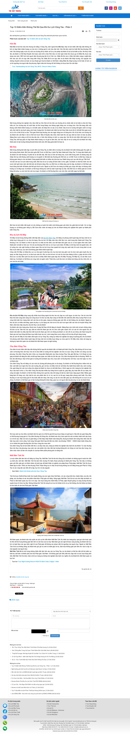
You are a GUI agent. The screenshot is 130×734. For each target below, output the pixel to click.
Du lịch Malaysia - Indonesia (55, 710)
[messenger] (5, 705)
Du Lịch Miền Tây (14, 704)
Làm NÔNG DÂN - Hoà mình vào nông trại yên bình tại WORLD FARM (31, 693)
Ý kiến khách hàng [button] (87, 15)
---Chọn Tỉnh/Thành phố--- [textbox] (106, 47)
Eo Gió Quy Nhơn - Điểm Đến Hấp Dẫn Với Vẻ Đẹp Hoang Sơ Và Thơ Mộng (33, 656)
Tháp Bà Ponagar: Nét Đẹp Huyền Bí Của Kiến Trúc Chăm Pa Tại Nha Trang (34, 653)
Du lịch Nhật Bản (52, 714)
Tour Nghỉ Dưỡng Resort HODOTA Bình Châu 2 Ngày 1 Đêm (38, 561)
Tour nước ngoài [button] (41, 15)
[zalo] (5, 717)
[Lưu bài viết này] (90, 31)
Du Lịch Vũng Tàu (14, 714)
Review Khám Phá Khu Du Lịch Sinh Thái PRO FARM (27, 681)
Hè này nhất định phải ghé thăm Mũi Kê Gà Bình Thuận (28, 675)
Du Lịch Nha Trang (14, 708)
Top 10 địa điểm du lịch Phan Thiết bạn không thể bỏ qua (28, 690)
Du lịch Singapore (52, 712)
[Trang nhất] (11, 15)
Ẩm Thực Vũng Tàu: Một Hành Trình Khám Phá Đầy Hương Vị (30, 647)
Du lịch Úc (50, 708)
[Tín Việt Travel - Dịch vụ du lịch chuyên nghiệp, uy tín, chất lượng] (15, 8)
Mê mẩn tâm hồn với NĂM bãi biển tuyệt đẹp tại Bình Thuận (29, 672)
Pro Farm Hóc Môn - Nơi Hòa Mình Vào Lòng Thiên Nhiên (28, 678)
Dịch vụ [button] (55, 15)
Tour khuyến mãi (87, 2)
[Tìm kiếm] (81, 8)
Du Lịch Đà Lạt (13, 710)
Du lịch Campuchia (53, 704)
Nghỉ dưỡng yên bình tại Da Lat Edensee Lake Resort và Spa (29, 669)
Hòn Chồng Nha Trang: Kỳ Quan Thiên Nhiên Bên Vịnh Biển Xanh (31, 650)
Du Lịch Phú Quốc (14, 706)
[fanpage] (5, 711)
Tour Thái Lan (51, 706)
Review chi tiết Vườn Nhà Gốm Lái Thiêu (23, 687)
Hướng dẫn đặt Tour (19, 2)
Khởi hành (99, 37)
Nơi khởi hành (100, 44)
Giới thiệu (40, 2)
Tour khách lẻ (63, 2)
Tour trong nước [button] (23, 15)
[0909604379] (5, 722)
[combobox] (108, 47)
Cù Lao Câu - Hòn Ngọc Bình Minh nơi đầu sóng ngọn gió (28, 684)
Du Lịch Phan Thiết (14, 712)
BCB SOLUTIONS (72, 731)
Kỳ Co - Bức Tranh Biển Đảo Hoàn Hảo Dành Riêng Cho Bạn (29, 659)
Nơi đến (98, 51)
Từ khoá (98, 30)
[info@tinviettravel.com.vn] (5, 728)
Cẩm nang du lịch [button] (70, 15)
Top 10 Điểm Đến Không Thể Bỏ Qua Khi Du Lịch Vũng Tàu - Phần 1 (31, 666)
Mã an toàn (14, 630)
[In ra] (87, 31)
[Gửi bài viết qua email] (83, 31)
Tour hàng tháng (111, 2)
